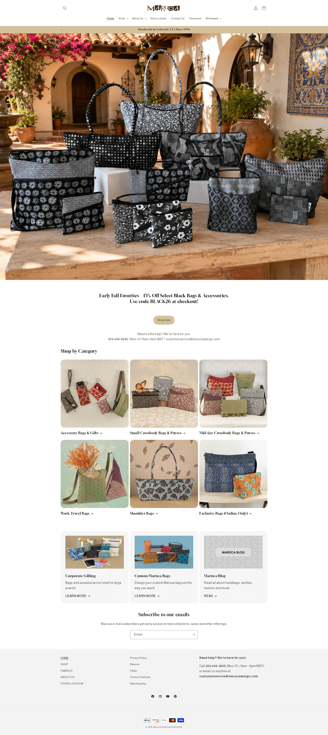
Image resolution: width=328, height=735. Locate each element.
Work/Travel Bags (75, 513)
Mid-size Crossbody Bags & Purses (227, 433)
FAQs (133, 670)
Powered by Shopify (172, 727)
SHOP (64, 664)
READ (208, 596)
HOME (65, 657)
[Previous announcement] (61, 29)
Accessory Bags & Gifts (80, 433)
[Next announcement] (266, 29)
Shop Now (164, 320)
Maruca (157, 727)
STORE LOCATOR (72, 683)
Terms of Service (140, 677)
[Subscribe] (193, 634)
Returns (135, 664)
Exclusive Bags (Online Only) (223, 513)
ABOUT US (67, 677)
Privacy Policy (138, 657)
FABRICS (67, 670)
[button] (65, 8)
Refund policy (138, 683)
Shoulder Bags (142, 513)
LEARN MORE (76, 596)
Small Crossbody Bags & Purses (155, 433)
